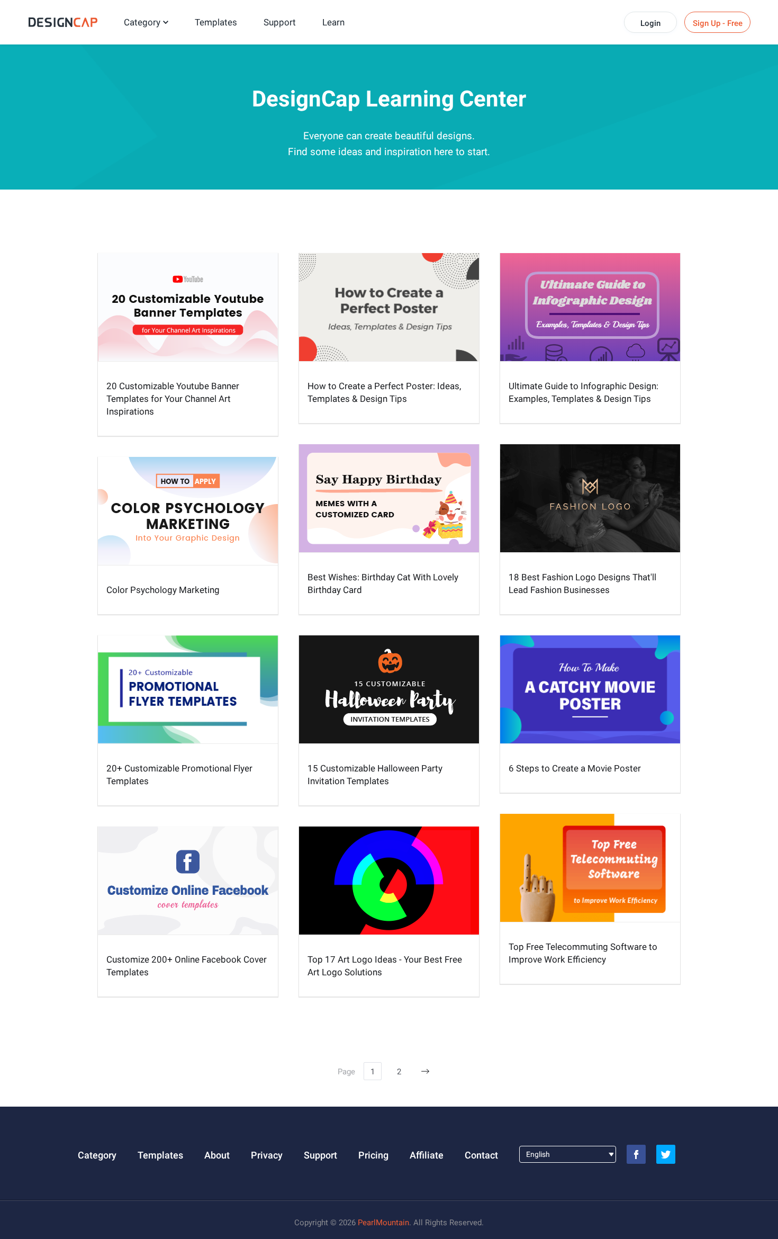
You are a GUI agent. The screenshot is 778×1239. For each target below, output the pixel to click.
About (217, 1155)
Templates (216, 22)
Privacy (267, 1155)
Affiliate (427, 1155)
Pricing (373, 1155)
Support (280, 22)
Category (142, 22)
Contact (481, 1155)
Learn (333, 22)
